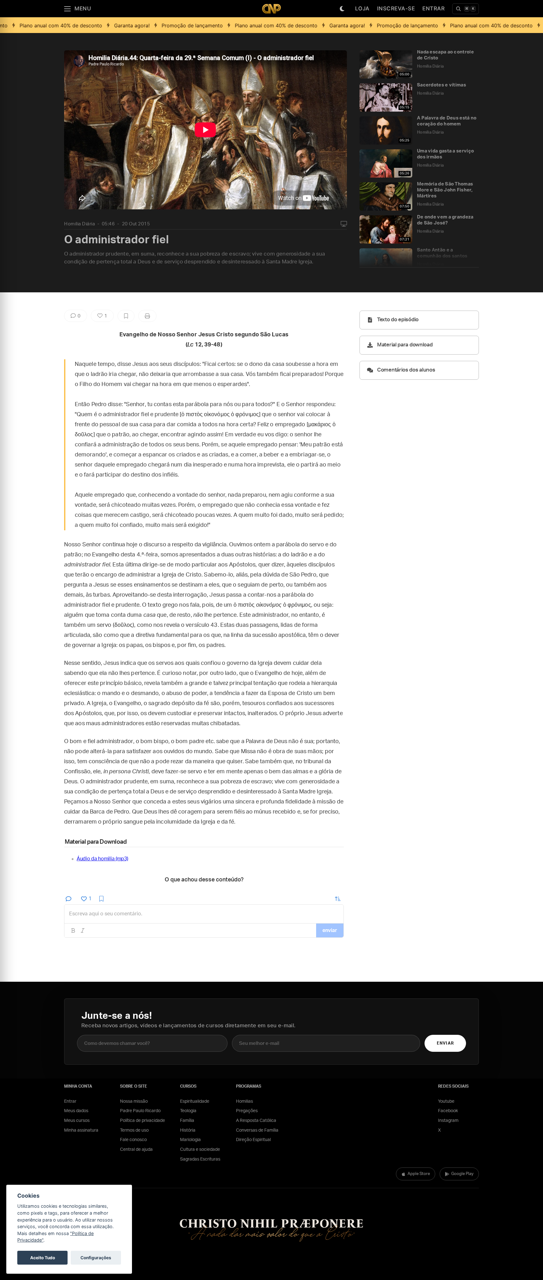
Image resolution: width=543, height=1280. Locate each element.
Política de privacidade (142, 1120)
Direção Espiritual (253, 1140)
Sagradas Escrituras (200, 1159)
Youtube (446, 1101)
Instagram (448, 1120)
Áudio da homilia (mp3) (102, 858)
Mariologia (190, 1140)
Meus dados (76, 1111)
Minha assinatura (81, 1130)
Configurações (95, 1257)
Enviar (445, 1043)
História (187, 1130)
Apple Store (419, 1174)
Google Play (462, 1174)
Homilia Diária (79, 224)
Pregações (247, 1111)
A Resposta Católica (256, 1120)
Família (187, 1120)
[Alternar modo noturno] (342, 8)
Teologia (188, 1111)
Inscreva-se (396, 8)
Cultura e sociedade (200, 1149)
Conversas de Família (257, 1130)
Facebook (448, 1111)
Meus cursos (77, 1120)
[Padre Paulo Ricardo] (271, 9)
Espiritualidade (194, 1101)
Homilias (244, 1101)
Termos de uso (134, 1130)
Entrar (433, 8)
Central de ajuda (136, 1149)
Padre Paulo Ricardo (140, 1111)
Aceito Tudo (42, 1257)
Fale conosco (133, 1140)
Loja (362, 8)
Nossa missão (134, 1101)
